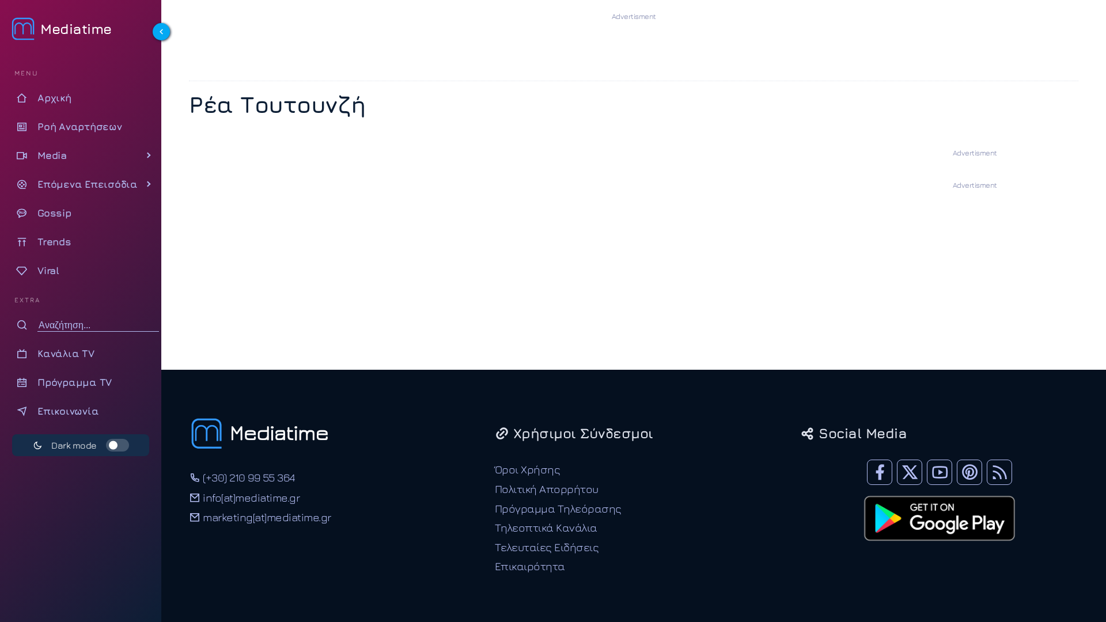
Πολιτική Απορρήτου (547, 488)
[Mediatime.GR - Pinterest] (969, 472)
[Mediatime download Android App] (939, 548)
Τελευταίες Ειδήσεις (547, 546)
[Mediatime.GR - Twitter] (909, 472)
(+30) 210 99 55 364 (247, 477)
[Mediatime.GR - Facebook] (879, 472)
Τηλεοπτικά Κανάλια (546, 527)
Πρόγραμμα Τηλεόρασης (558, 508)
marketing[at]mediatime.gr (265, 517)
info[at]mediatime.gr (250, 497)
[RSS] (999, 472)
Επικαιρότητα (530, 565)
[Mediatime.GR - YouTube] (939, 472)
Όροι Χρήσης (527, 469)
